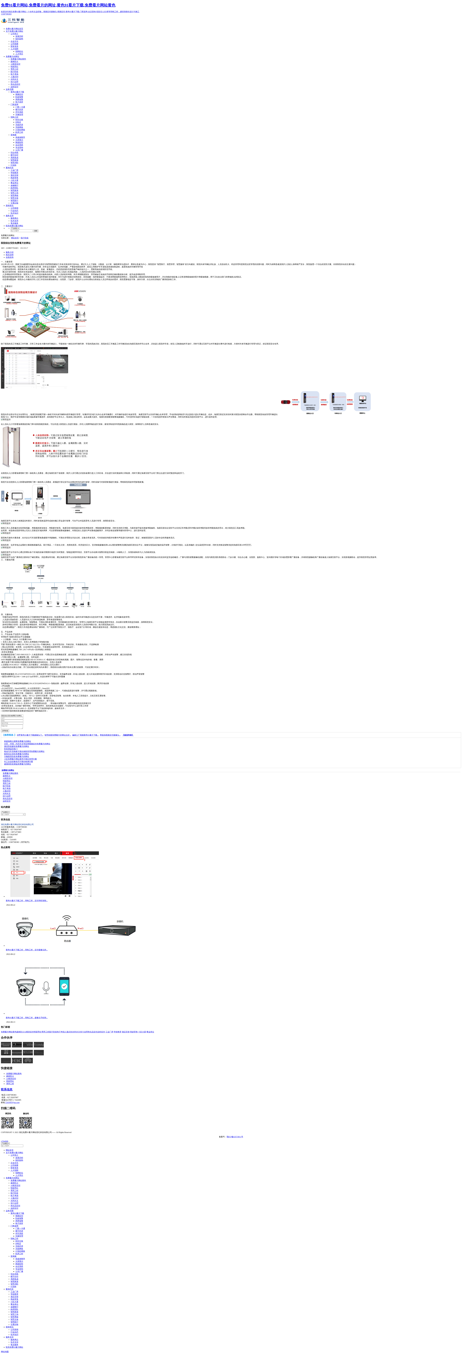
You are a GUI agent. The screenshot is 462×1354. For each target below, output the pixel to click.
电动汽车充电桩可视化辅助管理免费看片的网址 (24, 751)
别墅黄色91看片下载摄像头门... (30, 735)
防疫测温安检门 (11, 749)
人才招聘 (14, 49)
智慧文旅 (14, 198)
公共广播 (19, 150)
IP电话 (18, 122)
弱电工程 (14, 117)
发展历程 (19, 36)
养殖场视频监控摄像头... (110, 735)
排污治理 (14, 82)
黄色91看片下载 (17, 92)
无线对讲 (19, 125)
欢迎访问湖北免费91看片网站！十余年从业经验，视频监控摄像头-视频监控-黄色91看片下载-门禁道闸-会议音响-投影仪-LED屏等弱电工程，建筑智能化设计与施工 (70, 12)
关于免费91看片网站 (14, 31)
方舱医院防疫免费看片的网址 (16, 756)
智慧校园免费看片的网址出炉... (58, 735)
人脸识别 (14, 77)
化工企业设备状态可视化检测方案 (18, 761)
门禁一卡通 (20, 107)
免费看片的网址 (12, 56)
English (5, 1141)
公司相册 (14, 44)
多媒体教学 (20, 137)
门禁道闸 (14, 104)
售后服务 (14, 223)
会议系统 (19, 145)
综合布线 (14, 152)
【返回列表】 (128, 735)
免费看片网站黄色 (18, 59)
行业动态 (14, 211)
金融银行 (14, 185)
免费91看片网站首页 (14, 29)
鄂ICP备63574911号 (235, 1137)
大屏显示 (19, 140)
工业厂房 (14, 170)
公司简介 (14, 34)
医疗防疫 (14, 72)
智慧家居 (14, 160)
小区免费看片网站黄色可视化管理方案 (20, 759)
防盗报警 (19, 97)
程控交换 (19, 120)
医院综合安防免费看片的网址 (16, 754)
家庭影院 (19, 142)
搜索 (35, 231)
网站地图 (5, 1352)
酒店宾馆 (14, 175)
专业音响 (19, 147)
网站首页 (15, 238)
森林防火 (14, 62)
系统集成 (14, 158)
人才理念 (19, 54)
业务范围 (9, 89)
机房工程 (19, 132)
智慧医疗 (14, 200)
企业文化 (14, 41)
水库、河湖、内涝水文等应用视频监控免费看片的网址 (27, 744)
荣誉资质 (14, 46)
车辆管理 (19, 115)
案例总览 (9, 168)
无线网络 (19, 127)
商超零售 (14, 178)
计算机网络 (20, 130)
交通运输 (14, 203)
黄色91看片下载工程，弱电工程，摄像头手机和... (27, 1018)
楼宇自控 (14, 155)
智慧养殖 (14, 195)
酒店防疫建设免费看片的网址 (16, 746)
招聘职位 (19, 51)
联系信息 (7, 1089)
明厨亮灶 (14, 67)
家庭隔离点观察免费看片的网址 (17, 741)
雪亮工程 (14, 69)
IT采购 (13, 165)
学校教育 (14, 173)
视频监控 (19, 94)
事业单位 (14, 183)
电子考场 (14, 74)
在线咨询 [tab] (9, 257)
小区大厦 (14, 180)
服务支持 (9, 216)
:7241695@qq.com (12, 1102)
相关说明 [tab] (9, 255)
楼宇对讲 (19, 110)
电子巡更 (19, 102)
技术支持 (14, 221)
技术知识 (14, 213)
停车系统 (19, 112)
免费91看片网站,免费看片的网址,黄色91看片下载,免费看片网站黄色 (58, 5)
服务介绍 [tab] (9, 252)
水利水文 (14, 79)
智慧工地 (14, 193)
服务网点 (14, 218)
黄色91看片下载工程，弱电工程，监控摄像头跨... (27, 950)
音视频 (13, 135)
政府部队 (14, 188)
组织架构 (19, 39)
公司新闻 (14, 208)
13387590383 (6, 14)
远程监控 (14, 87)
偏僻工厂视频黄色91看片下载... (85, 735)
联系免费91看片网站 (14, 226)
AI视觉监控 (15, 64)
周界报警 (19, 99)
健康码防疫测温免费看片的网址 (17, 764)
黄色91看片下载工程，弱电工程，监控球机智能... (27, 901)
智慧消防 (14, 163)
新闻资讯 (9, 206)
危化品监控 (15, 84)
